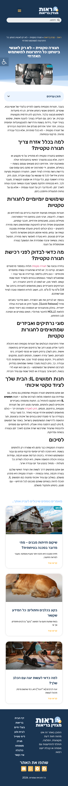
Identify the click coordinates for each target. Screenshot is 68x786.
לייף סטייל (19, 736)
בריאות (19, 722)
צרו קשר (19, 754)
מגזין (19, 741)
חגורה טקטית (39, 266)
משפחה (19, 745)
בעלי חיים (19, 727)
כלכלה (19, 750)
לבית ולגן (19, 731)
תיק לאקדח (31, 408)
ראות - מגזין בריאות (52, 37)
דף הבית (19, 718)
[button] (19, 10)
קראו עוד (52, 563)
